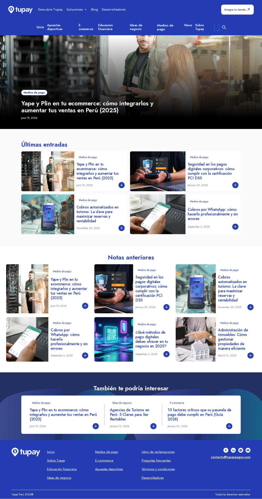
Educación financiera (62, 469)
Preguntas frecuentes (156, 460)
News (188, 25)
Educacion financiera (105, 27)
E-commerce (86, 27)
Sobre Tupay (199, 27)
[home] (20, 9)
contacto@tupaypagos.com (230, 457)
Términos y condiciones (158, 469)
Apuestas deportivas (55, 27)
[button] (77, 9)
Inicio (51, 452)
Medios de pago (165, 27)
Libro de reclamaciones (158, 452)
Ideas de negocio (136, 27)
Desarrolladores (153, 477)
